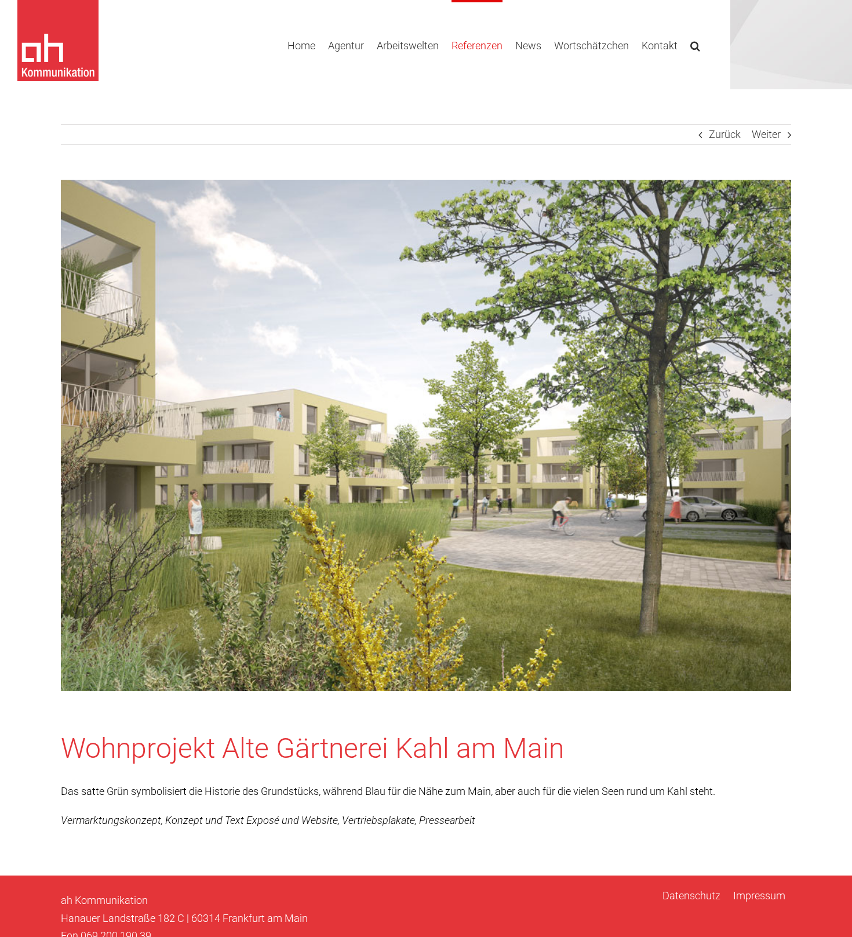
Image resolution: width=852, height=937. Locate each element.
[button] (695, 44)
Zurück (725, 134)
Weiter (766, 134)
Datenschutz (691, 895)
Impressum (759, 895)
